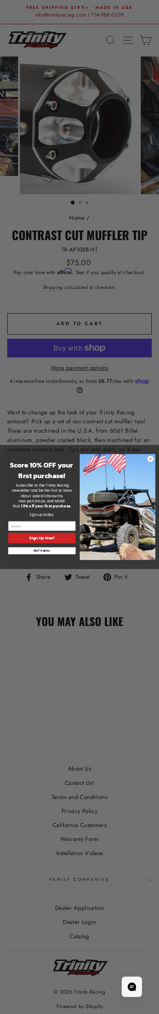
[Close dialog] (150, 459)
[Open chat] (132, 987)
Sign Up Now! (42, 538)
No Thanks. (41, 550)
